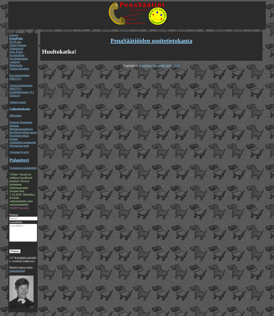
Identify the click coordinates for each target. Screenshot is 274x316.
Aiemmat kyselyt (19, 152)
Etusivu (13, 35)
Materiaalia (15, 65)
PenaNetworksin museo (23, 132)
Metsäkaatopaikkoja (21, 129)
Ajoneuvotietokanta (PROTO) (20, 87)
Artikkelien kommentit (22, 142)
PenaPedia (16, 38)
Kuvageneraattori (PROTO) (19, 77)
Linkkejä (14, 61)
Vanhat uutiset (17, 102)
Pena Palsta (16, 51)
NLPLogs (15, 41)
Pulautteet (19, 160)
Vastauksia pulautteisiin (23, 167)
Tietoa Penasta (17, 45)
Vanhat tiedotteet (19, 68)
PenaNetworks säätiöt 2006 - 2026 (159, 65)
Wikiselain (15, 115)
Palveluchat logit (19, 145)
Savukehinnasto (18, 58)
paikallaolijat (16, 270)
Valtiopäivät (16, 48)
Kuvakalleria (16, 55)
